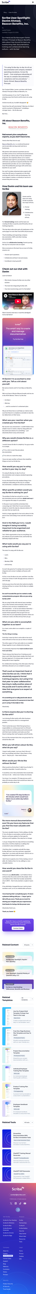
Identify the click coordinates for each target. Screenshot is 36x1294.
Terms (21, 1251)
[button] (33, 2)
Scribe (21, 1220)
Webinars (5, 1266)
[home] (5, 2)
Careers (7, 1254)
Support (5, 1261)
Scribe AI (21, 1225)
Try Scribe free (18, 339)
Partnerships (23, 1223)
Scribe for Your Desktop (10, 1220)
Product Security (8, 1284)
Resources (22, 1239)
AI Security (6, 1286)
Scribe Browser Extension (7, 1229)
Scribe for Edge (7, 1235)
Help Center (22, 1233)
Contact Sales (18, 928)
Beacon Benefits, (21, 81)
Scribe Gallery (23, 1228)
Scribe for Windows (8, 1223)
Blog (5, 12)
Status (5, 1272)
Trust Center (6, 1289)
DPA (20, 1259)
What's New (22, 1236)
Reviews (5, 1274)
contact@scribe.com (18, 1195)
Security (21, 1231)
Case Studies (13, 12)
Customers (6, 1269)
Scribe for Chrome (8, 1233)
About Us (5, 1251)
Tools (20, 1241)
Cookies (21, 1256)
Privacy (21, 1253)
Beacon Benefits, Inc (8, 144)
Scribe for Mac (7, 1225)
